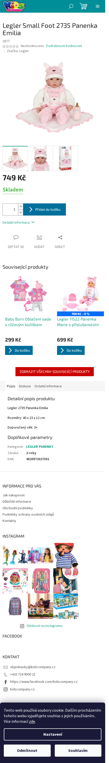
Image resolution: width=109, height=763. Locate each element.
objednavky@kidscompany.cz (33, 667)
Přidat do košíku (48, 209)
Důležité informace (17, 501)
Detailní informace (16, 222)
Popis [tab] (11, 386)
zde (32, 721)
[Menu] (98, 6)
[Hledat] (71, 6)
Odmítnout (27, 750)
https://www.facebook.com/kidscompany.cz (44, 681)
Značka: (18, 51)
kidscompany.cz (22, 689)
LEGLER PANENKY (39, 446)
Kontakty (9, 520)
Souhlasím (78, 750)
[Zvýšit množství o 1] (20, 206)
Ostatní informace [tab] (48, 386)
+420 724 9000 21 (22, 674)
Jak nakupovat (14, 495)
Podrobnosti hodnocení (64, 46)
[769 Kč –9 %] (80, 293)
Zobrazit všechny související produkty (55, 371)
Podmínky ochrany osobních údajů (28, 514)
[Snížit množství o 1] (20, 212)
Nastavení (52, 734)
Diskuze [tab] (25, 386)
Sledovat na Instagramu (44, 625)
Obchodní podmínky (18, 508)
